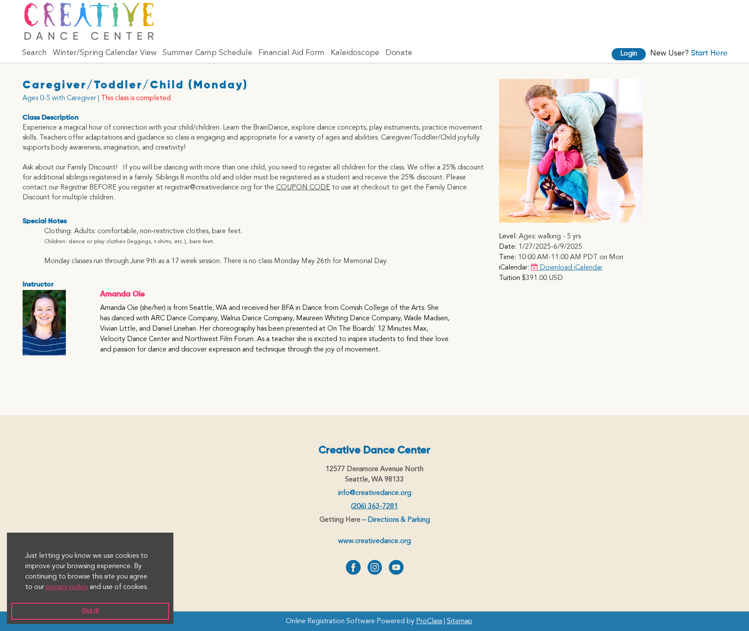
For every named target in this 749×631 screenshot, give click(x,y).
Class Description (50, 117)
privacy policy (67, 587)
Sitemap (459, 621)
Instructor (38, 284)
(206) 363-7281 (374, 506)
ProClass (429, 621)
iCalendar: (514, 267)
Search (34, 53)
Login (628, 53)
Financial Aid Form (291, 53)
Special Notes (45, 221)
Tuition (509, 278)
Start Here (709, 53)
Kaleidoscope (355, 53)
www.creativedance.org (374, 541)
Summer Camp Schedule (207, 53)
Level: (508, 236)
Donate (398, 53)
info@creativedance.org (374, 493)
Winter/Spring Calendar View (104, 53)
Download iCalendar (570, 267)
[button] (151, 587)
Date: (508, 247)
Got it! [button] (90, 611)
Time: (507, 257)
